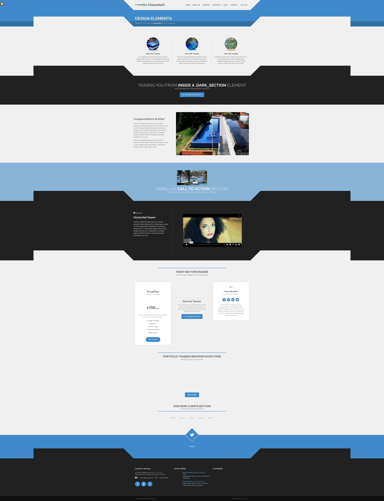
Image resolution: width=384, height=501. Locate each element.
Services (206, 5)
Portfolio (216, 5)
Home (188, 5)
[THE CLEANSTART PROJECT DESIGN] (153, 377)
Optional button (192, 316)
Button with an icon (191, 95)
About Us (196, 5)
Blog (226, 5)
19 (177, 475)
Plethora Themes (244, 499)
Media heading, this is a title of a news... (194, 473)
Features (244, 5)
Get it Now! (153, 339)
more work (192, 395)
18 (177, 484)
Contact (234, 5)
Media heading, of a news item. (193, 481)
